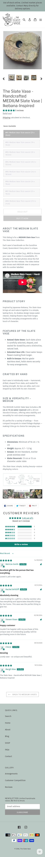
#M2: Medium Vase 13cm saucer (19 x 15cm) (19, 143)
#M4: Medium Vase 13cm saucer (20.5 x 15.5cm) (20, 163)
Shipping (6, 117)
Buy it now (22, 218)
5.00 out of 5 (27, 518)
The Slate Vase (25, 849)
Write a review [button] (21, 544)
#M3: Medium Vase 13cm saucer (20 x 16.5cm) (20, 153)
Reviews (8, 787)
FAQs (7, 749)
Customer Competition (15, 780)
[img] (6, 560)
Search (8, 716)
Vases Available (9, 126)
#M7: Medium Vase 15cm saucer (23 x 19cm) (19, 192)
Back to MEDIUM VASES (24, 694)
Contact (8, 756)
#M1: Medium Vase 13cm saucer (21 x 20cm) (19, 134)
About (7, 729)
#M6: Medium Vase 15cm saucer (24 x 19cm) (20, 182)
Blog (7, 736)
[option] (11, 77)
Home (7, 723)
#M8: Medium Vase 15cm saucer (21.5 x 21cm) (20, 202)
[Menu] (40, 19)
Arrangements (11, 774)
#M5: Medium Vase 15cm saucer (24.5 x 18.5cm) (20, 173)
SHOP (7, 743)
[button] (9, 110)
